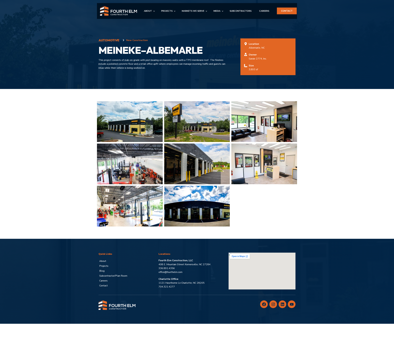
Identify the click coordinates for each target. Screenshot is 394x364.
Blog (102, 271)
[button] (130, 121)
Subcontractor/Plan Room (113, 275)
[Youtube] (292, 304)
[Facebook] (264, 304)
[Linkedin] (282, 304)
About (102, 261)
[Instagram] (273, 304)
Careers (103, 280)
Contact (103, 285)
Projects (103, 266)
